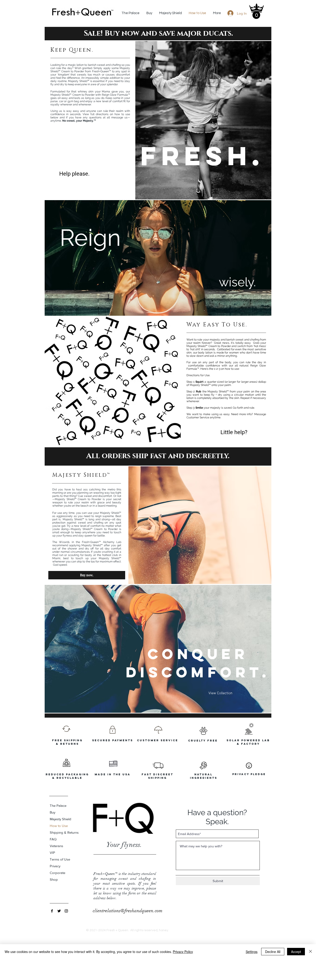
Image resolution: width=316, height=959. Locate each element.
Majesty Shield (60, 819)
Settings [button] (251, 951)
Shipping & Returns (64, 832)
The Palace (58, 806)
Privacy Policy (183, 951)
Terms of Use (60, 859)
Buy (52, 812)
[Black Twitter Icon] (59, 911)
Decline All (272, 951)
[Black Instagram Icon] (66, 911)
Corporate (57, 873)
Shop (54, 879)
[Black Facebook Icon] (52, 911)
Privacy (55, 866)
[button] (256, 15)
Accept (296, 951)
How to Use (59, 826)
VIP (52, 853)
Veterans (56, 846)
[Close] (310, 951)
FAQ (53, 839)
